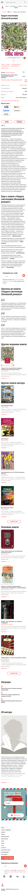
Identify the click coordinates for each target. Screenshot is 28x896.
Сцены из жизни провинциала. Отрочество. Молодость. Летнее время (13, 587)
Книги (16, 7)
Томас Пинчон (10, 72)
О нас (2, 845)
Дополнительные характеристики (10, 100)
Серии (2, 841)
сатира (3, 64)
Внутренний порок (7, 507)
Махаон (25, 6)
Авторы (3, 834)
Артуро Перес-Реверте (7, 624)
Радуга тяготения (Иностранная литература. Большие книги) (11, 369)
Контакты (3, 847)
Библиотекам (4, 838)
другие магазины (6, 114)
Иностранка (13, 6)
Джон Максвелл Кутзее (7, 589)
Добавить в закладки (19, 122)
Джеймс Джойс (5, 554)
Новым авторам (5, 836)
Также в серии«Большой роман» (11, 80)
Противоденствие (7, 405)
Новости (3, 832)
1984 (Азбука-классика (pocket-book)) (13, 657)
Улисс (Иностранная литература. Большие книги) (12, 551)
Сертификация (5, 852)
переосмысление (15, 64)
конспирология (15, 66)
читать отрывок (7, 122)
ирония (8, 64)
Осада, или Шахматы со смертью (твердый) (11, 622)
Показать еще (4, 68)
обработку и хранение (8, 281)
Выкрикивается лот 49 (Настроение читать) (12, 473)
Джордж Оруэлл (5, 659)
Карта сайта (4, 854)
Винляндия (4, 438)
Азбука (6, 6)
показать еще (14, 521)
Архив (2, 843)
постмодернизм (5, 66)
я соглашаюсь (18, 279)
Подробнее (4, 378)
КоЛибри (19, 6)
